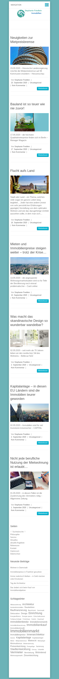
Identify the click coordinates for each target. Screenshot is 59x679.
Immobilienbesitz (19, 621)
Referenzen (14, 545)
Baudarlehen (29, 607)
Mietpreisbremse (21, 641)
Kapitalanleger (37, 638)
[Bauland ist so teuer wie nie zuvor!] (29, 122)
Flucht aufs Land (22, 171)
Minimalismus (16, 643)
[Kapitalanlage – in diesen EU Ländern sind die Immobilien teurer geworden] (29, 413)
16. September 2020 (19, 223)
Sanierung (40, 646)
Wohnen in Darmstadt (18, 568)
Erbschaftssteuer (39, 616)
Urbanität (41, 649)
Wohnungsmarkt (16, 655)
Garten (33, 619)
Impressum (14, 551)
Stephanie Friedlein (22, 80)
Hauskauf (40, 619)
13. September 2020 (19, 295)
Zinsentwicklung (31, 655)
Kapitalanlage (23, 637)
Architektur (28, 604)
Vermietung (29, 653)
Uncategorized (35, 83)
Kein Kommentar (18, 85)
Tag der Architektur (17, 583)
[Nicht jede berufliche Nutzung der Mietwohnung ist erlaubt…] (29, 481)
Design (24, 613)
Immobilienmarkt (24, 631)
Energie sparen (27, 616)
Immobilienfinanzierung (17, 625)
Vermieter (16, 652)
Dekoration (15, 613)
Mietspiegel (41, 641)
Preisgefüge (31, 646)
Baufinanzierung (18, 610)
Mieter (12, 641)
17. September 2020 (19, 149)
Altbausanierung (15, 604)
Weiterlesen (42, 88)
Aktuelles (14, 540)
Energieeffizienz (15, 616)
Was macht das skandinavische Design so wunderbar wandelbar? (29, 321)
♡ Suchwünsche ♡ (18, 532)
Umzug (34, 649)
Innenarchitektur (35, 634)
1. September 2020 (18, 507)
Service (13, 537)
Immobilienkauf (37, 624)
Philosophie (14, 534)
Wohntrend (40, 652)
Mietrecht (32, 640)
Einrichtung (35, 613)
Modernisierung (28, 643)
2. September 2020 (18, 365)
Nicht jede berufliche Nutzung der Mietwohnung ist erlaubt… (29, 462)
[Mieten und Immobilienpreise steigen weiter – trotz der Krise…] (29, 265)
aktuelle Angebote (17, 543)
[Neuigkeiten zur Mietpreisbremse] (29, 56)
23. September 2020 (19, 83)
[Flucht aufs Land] (29, 185)
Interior (12, 638)
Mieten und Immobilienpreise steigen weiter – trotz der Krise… (28, 248)
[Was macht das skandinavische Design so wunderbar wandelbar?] (29, 338)
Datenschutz (15, 554)
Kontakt (13, 548)
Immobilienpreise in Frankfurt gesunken (26, 572)
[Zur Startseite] (29, 13)
